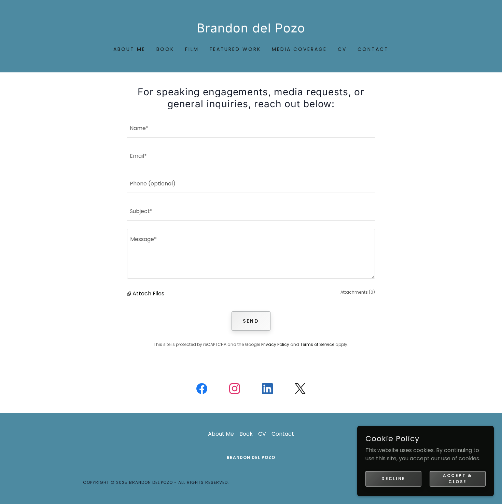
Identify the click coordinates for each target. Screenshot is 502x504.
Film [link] (192, 49)
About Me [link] (129, 49)
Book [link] (165, 49)
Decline (393, 478)
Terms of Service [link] (317, 344)
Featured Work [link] (235, 49)
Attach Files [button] (148, 293)
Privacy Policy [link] (275, 344)
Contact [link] (373, 49)
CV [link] (342, 49)
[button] (130, 293)
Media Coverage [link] (299, 49)
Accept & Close (457, 478)
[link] (251, 30)
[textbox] (251, 128)
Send (251, 321)
